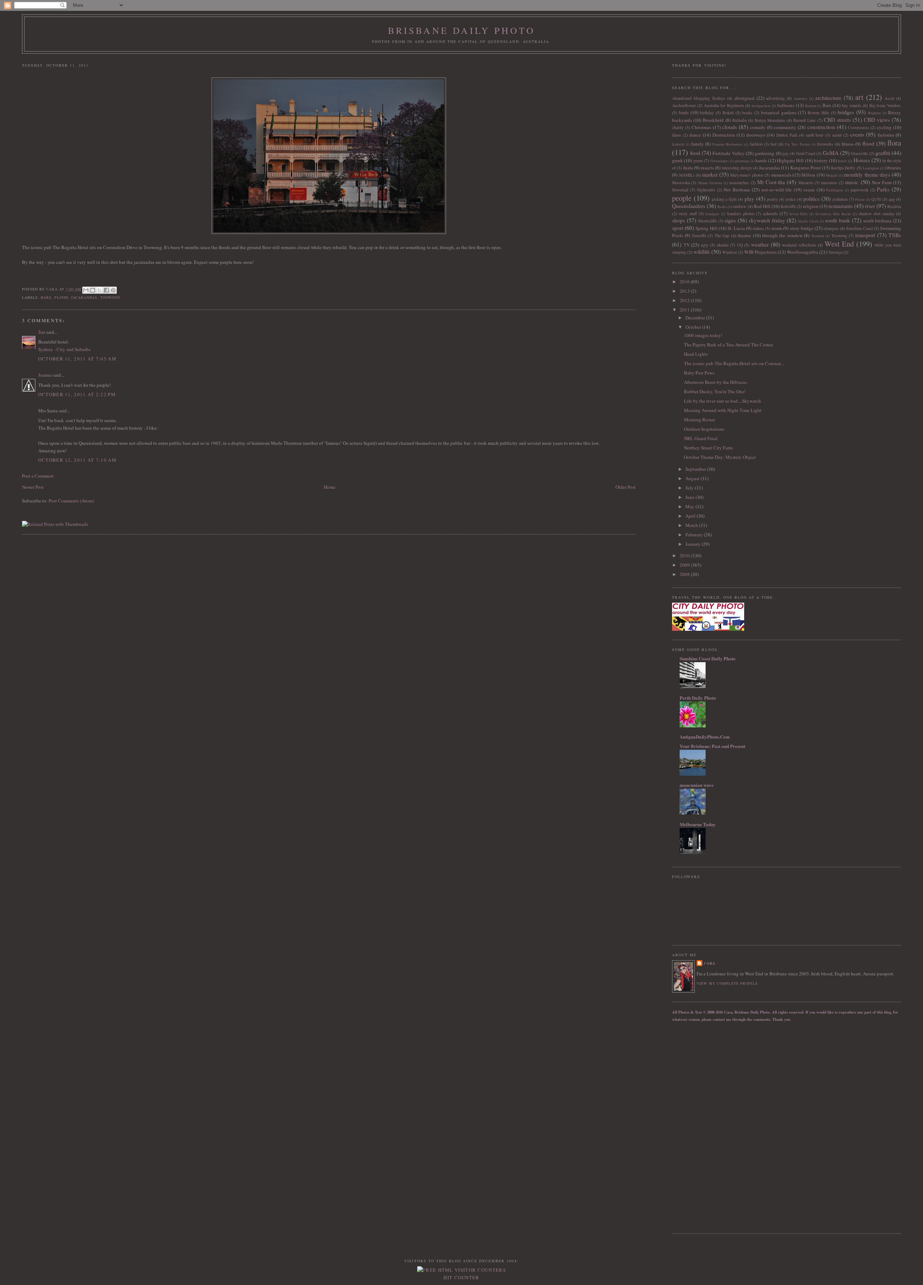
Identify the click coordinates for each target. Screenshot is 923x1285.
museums (829, 182)
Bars (46, 297)
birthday (707, 112)
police (791, 199)
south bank (837, 220)
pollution (840, 199)
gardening (764, 153)
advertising (775, 98)
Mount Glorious (710, 182)
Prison (860, 199)
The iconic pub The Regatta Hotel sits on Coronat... (734, 363)
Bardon (810, 105)
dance (695, 135)
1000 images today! (703, 335)
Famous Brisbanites (727, 144)
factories (886, 135)
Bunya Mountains (770, 120)
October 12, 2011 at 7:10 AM (77, 460)
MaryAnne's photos (746, 175)
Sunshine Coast (859, 228)
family (697, 144)
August (693, 478)
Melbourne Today (698, 824)
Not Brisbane (737, 189)
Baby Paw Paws (699, 372)
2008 (685, 574)
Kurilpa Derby (843, 167)
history (821, 160)
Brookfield (713, 120)
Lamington (871, 167)
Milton (808, 175)
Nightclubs (706, 189)
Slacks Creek (808, 220)
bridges (846, 112)
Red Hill (762, 206)
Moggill (832, 175)
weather (760, 244)
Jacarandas (84, 297)
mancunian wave (697, 784)
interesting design (737, 167)
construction (821, 126)
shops (678, 220)
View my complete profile (727, 983)
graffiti (882, 152)
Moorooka (681, 182)
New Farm (882, 182)
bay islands (851, 105)
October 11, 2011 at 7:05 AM (77, 358)
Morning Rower (699, 419)
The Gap (722, 235)
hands (761, 160)
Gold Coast (805, 153)
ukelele (723, 245)
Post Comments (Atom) (71, 500)
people (682, 198)
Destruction (723, 135)
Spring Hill (706, 228)
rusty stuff (688, 213)
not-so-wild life (776, 189)
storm (776, 228)
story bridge (801, 228)
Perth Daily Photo (698, 697)
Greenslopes (719, 160)
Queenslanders (688, 205)
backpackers (761, 105)
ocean (809, 189)
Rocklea (894, 206)
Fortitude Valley (728, 153)
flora (894, 143)
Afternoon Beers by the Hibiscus (715, 382)
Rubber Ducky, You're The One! (715, 391)
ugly (704, 245)
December (695, 317)
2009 (685, 565)
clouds (729, 126)
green (698, 160)
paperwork (860, 189)
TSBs (894, 235)
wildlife (701, 251)
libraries (893, 167)
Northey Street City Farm (708, 447)
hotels (842, 160)
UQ (740, 245)
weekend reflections (799, 245)
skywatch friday (767, 220)
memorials (781, 175)
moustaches (739, 182)
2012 (685, 300)
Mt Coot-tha (771, 182)
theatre (744, 235)
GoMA (831, 152)
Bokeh (728, 112)
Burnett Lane (804, 120)
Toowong (110, 297)
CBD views (877, 119)
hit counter (461, 1277)
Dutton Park (787, 135)
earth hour (815, 135)
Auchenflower (684, 105)
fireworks (825, 144)
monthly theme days (867, 174)
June (690, 497)
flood (61, 297)
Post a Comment (38, 476)
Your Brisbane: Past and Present (712, 746)
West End (839, 244)
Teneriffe (699, 235)
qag (892, 199)
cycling (884, 127)
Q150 (876, 199)
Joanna (45, 375)
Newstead (680, 189)
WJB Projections (760, 252)
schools (770, 213)
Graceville (859, 153)
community (785, 127)
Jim (41, 332)
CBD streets (837, 119)
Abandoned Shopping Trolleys (698, 98)
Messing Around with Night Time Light (722, 410)
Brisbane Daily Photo (461, 30)
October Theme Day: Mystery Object (720, 457)
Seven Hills (798, 213)
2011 (685, 309)
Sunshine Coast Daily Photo (708, 658)
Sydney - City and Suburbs (64, 349)
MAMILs (687, 175)
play (749, 198)
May (690, 506)
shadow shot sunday (876, 213)
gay (785, 153)
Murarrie (805, 182)
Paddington (834, 189)
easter (837, 135)
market (709, 174)
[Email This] (85, 290)
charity (678, 127)
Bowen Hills (818, 112)
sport (677, 227)
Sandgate (712, 213)
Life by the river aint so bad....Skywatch (722, 401)
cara (709, 963)
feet (773, 144)
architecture (828, 97)
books (747, 112)
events (857, 134)
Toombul (817, 235)
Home (329, 487)
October (693, 327)
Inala (688, 167)
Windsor (729, 252)
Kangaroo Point (805, 167)
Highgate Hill (790, 160)
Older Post (625, 487)
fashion (756, 144)
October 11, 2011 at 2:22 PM (77, 394)
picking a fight (724, 199)
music (851, 182)
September (696, 469)
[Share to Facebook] (106, 290)
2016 (685, 281)
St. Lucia (736, 228)
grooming (742, 160)
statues (758, 228)
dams (676, 135)
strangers (831, 228)
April (691, 516)
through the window (782, 235)
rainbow (739, 206)
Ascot (889, 98)
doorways (755, 135)
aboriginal (744, 98)
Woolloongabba (802, 252)
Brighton (874, 112)
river (870, 205)
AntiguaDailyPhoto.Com (705, 736)
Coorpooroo (858, 127)
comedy (757, 127)
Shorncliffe (707, 220)
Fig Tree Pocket (797, 144)
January (693, 544)
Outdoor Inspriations (704, 429)
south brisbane (877, 220)
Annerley (801, 98)
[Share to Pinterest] (113, 290)
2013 (685, 291)
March (692, 525)
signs (730, 220)
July (690, 487)
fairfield (678, 144)
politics (811, 198)
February (694, 534)
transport (865, 235)
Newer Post (33, 487)
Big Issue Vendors (885, 105)
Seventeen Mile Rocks (833, 213)
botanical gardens (778, 112)
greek (677, 160)
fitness (848, 144)
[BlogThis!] (92, 290)
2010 (685, 555)
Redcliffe (788, 206)
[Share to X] (99, 290)
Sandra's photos (741, 213)
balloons (785, 105)
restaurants (841, 205)
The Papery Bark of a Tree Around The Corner (728, 344)
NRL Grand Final (700, 438)
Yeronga (835, 252)
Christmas (701, 127)
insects (707, 167)
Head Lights (696, 354)
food (695, 152)
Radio (722, 206)
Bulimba (739, 120)
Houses (861, 160)
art (859, 97)
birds (684, 112)
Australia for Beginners (724, 105)
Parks (883, 189)
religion (810, 206)
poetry (772, 199)
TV (687, 245)
